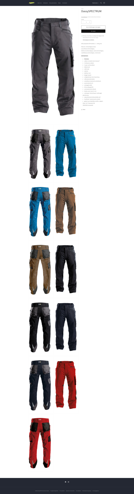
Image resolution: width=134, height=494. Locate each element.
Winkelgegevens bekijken (88, 39)
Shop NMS (40, 490)
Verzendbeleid (78, 490)
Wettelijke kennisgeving (86, 490)
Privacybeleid (62, 490)
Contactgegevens (96, 490)
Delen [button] (84, 109)
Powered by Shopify (45, 490)
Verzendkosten (84, 16)
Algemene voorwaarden (70, 490)
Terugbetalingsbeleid (54, 490)
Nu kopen (93, 31)
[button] (101, 2)
